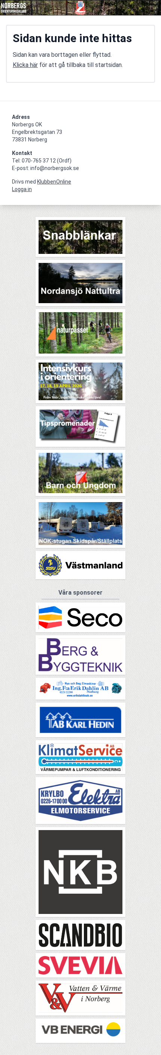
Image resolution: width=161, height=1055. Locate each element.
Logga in (22, 189)
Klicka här (25, 64)
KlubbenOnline (54, 182)
